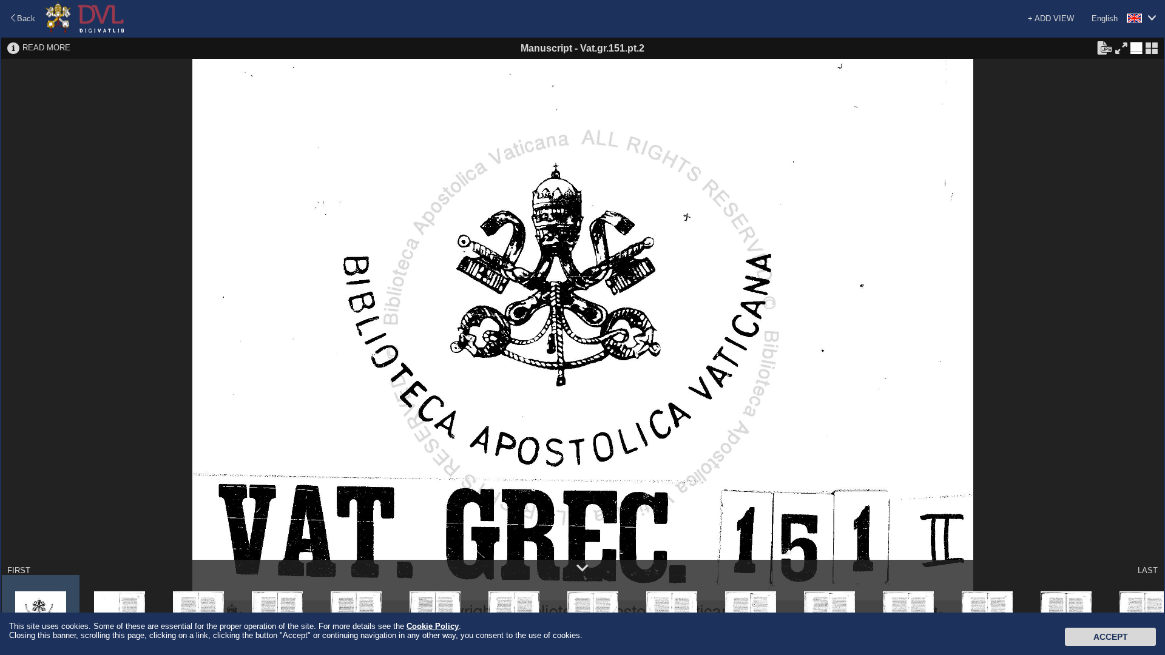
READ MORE (46, 47)
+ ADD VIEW (1051, 18)
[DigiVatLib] (85, 30)
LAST (1148, 570)
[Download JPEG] (1104, 47)
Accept (1110, 637)
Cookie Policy (433, 626)
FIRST (18, 570)
